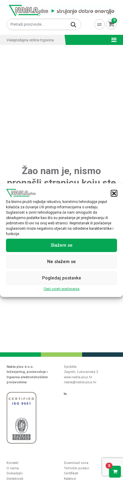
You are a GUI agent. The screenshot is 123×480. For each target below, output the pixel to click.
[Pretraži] (73, 24)
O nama (13, 468)
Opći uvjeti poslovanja (61, 289)
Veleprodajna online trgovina (30, 40)
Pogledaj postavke (61, 278)
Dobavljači (15, 473)
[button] (114, 193)
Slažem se (62, 245)
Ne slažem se (61, 261)
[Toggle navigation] (112, 40)
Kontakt (12, 463)
